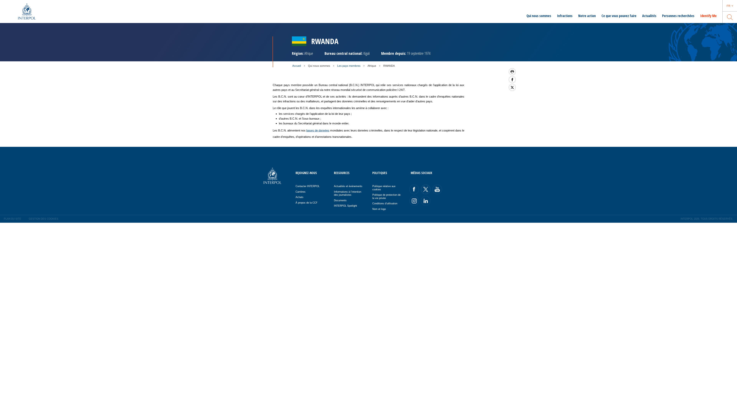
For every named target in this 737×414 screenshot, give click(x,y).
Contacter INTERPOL (308, 186)
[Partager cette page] (512, 79)
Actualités (649, 15)
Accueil (296, 65)
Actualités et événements (348, 186)
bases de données (317, 130)
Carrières (301, 191)
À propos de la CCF (306, 202)
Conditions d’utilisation (384, 203)
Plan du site (12, 218)
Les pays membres (348, 65)
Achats (299, 197)
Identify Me (708, 15)
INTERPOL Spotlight (345, 205)
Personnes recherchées (678, 15)
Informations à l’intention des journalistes (347, 193)
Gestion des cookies (43, 218)
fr (728, 5)
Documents (340, 200)
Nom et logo (379, 209)
